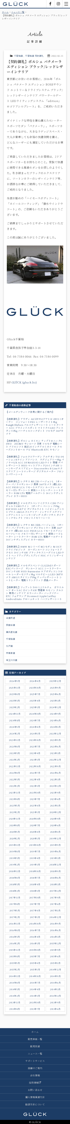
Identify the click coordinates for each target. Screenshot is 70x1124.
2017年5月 (15, 910)
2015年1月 (35, 969)
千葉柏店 (18, 55)
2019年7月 (35, 851)
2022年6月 (55, 772)
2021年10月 (35, 792)
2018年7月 (35, 877)
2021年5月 (15, 805)
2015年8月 (14, 956)
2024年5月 (14, 726)
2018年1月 (35, 890)
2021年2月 (15, 812)
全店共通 (10, 617)
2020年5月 (15, 831)
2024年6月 (55, 720)
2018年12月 (55, 864)
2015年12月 (55, 943)
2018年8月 (14, 877)
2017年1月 (35, 917)
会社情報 (35, 1075)
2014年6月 (55, 982)
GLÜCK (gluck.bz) (24, 382)
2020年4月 (35, 831)
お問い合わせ (35, 1089)
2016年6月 (55, 930)
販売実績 (35, 1046)
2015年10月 (35, 949)
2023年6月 (55, 746)
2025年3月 (55, 700)
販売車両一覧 (35, 1039)
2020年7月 (35, 825)
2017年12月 (55, 890)
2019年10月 (35, 844)
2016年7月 (35, 930)
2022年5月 (14, 779)
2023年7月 (35, 746)
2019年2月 (14, 864)
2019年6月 (55, 851)
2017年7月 (35, 904)
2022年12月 (55, 759)
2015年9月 (55, 949)
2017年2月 (15, 917)
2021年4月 (35, 805)
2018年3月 (55, 884)
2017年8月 (14, 904)
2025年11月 (14, 687)
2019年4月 (35, 858)
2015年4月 (35, 963)
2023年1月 (35, 759)
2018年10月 (35, 871)
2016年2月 (14, 943)
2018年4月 (35, 884)
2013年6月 (55, 1008)
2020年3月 (55, 831)
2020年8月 (14, 825)
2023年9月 (55, 740)
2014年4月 (35, 989)
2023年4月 (35, 753)
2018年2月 (14, 890)
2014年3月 (55, 989)
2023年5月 (14, 753)
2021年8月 (14, 799)
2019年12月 (55, 838)
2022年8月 (14, 772)
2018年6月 (55, 877)
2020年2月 (15, 838)
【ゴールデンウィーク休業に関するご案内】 (30, 411)
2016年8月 (14, 930)
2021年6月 (55, 799)
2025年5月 (14, 700)
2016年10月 (35, 923)
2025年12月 (55, 681)
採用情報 (34, 1082)
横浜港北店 (11, 631)
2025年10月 (35, 687)
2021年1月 (35, 812)
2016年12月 (55, 917)
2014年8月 (14, 982)
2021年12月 (55, 785)
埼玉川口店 (11, 660)
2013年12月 (55, 995)
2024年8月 (14, 720)
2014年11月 (14, 976)
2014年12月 (55, 969)
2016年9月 (55, 923)
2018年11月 (14, 871)
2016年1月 (35, 943)
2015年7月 (35, 956)
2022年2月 (14, 785)
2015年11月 (14, 949)
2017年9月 (55, 897)
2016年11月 (14, 923)
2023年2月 (14, 759)
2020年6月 (55, 825)
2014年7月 (35, 982)
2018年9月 (55, 871)
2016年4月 (35, 936)
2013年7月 (35, 1008)
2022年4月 (35, 779)
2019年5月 (14, 858)
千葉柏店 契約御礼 (34, 55)
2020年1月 (35, 838)
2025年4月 (35, 700)
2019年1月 (35, 864)
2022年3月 (55, 779)
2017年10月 (35, 897)
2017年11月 (14, 897)
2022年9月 (55, 766)
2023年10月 (35, 740)
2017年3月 (55, 910)
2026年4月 (35, 681)
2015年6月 (55, 956)
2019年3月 (55, 858)
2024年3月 (55, 726)
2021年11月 (14, 792)
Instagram (58, 4)
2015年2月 (15, 969)
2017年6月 (55, 904)
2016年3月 (55, 936)
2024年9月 (55, 713)
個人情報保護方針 (35, 1097)
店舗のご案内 (35, 1068)
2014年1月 (35, 995)
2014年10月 (35, 976)
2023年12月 (55, 733)
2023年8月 (14, 746)
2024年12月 (55, 707)
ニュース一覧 (17, 12)
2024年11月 (14, 713)
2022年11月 (14, 766)
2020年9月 (55, 818)
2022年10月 (35, 766)
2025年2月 (14, 707)
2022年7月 (35, 772)
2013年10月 (35, 1002)
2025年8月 (14, 694)
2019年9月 (55, 844)
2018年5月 (14, 884)
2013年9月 (55, 1002)
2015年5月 (15, 963)
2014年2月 (14, 995)
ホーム (5, 12)
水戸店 (9, 645)
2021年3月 (55, 805)
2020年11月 (14, 818)
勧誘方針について (35, 1104)
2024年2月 (14, 733)
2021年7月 (35, 799)
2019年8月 (14, 851)
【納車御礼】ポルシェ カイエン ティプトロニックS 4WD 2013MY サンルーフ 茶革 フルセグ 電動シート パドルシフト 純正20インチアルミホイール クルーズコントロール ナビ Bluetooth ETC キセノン (34, 445)
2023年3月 (55, 753)
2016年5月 (14, 936)
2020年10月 (35, 818)
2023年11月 (14, 740)
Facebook (50, 4)
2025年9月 (55, 687)
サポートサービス (35, 1060)
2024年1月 (35, 733)
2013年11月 (14, 1002)
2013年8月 (14, 1008)
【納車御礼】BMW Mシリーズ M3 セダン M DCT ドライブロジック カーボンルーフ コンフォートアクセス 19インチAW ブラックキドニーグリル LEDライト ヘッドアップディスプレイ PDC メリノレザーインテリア (35, 552)
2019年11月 (14, 844)
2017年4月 (35, 910)
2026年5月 (14, 681)
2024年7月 (35, 720)
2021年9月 (55, 792)
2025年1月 (35, 707)
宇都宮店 (10, 652)
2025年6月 (55, 694)
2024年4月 (35, 726)
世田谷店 (10, 624)
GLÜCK (15, 4)
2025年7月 (35, 694)
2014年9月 (55, 976)
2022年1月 (35, 785)
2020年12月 (55, 812)
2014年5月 (14, 989)
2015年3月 (55, 963)
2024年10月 (35, 713)
